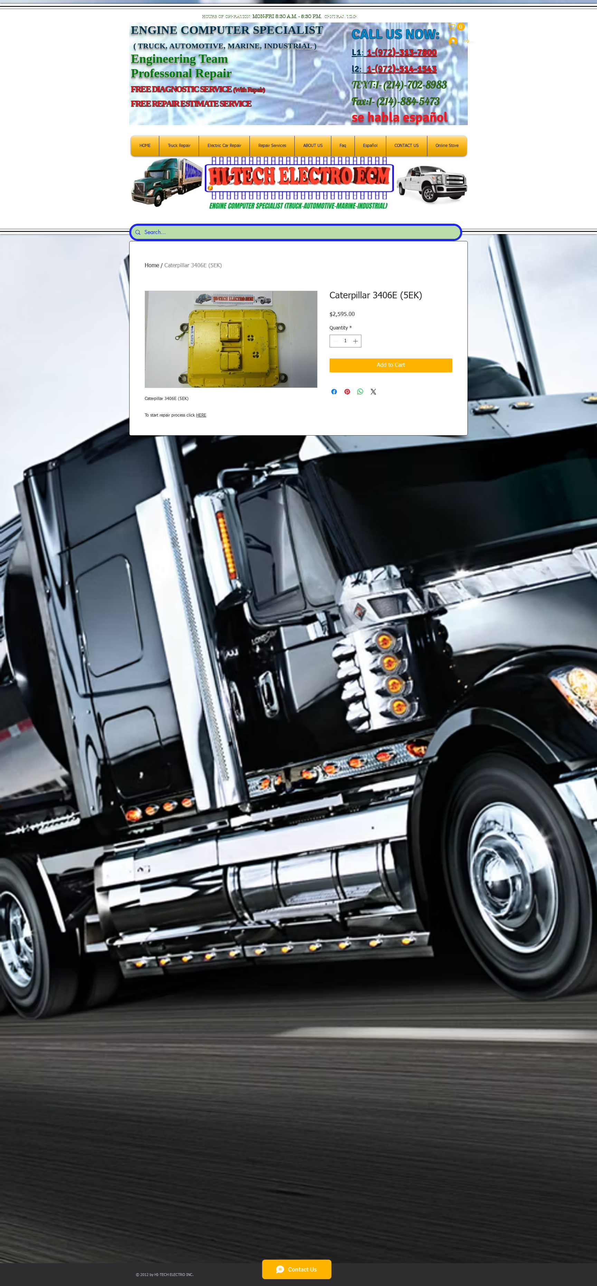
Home (152, 266)
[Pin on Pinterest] (347, 392)
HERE (201, 415)
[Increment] (356, 341)
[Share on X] (373, 392)
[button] (457, 26)
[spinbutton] (345, 341)
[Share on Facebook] (334, 392)
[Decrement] (335, 341)
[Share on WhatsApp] (360, 392)
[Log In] (450, 41)
